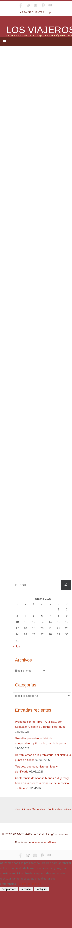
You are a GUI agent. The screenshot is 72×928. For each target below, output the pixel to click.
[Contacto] (50, 5)
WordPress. (50, 842)
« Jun (16, 646)
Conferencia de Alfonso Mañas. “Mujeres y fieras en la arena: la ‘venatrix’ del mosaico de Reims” (42, 783)
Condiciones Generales (30, 809)
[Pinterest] (43, 5)
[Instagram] (35, 5)
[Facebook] (21, 5)
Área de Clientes (32, 12)
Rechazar (25, 889)
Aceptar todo (9, 889)
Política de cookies (59, 809)
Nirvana (35, 842)
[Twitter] (28, 5)
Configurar (41, 889)
